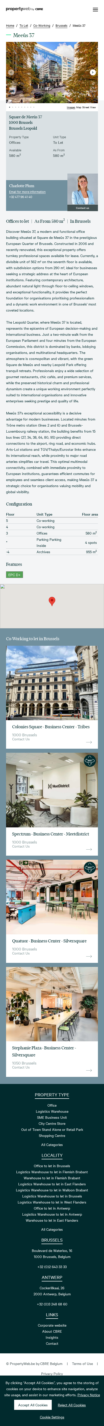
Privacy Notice (88, 1394)
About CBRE (52, 1331)
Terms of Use (82, 1363)
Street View (89, 107)
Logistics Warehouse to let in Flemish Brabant (52, 1171)
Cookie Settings (52, 1416)
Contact (52, 1343)
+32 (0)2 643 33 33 (52, 1266)
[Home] (24, 9)
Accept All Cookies (33, 1404)
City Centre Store (52, 1123)
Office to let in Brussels (52, 1165)
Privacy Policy (52, 1373)
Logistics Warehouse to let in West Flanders (52, 1202)
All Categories (52, 1144)
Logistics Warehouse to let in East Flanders (52, 1183)
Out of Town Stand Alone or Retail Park (52, 1129)
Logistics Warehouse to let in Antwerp (52, 1214)
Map (78, 107)
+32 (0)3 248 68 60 (52, 1303)
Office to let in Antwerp (52, 1208)
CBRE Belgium (51, 1363)
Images (71, 107)
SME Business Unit (52, 1117)
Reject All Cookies (72, 1404)
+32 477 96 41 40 (20, 196)
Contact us (82, 208)
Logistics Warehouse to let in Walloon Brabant (52, 1189)
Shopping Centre (52, 1135)
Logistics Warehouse (52, 1111)
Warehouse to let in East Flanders (52, 1220)
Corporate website (52, 1325)
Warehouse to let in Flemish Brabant (52, 1177)
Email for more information (27, 191)
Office (52, 1105)
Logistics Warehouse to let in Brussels (52, 1195)
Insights (52, 1337)
